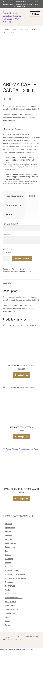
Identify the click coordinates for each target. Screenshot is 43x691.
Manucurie (9, 566)
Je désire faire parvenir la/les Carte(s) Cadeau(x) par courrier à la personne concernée (22, 176)
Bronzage (9, 539)
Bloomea (8, 535)
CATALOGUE (12, 109)
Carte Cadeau (17, 29)
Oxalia (7, 590)
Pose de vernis (11, 594)
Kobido (8, 562)
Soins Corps (10, 605)
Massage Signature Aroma (15, 578)
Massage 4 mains (12, 570)
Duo (6, 551)
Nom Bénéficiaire (10, 223)
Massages (9, 582)
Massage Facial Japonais (15, 574)
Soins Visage (10, 613)
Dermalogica (10, 547)
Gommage (9, 558)
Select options (21, 375)
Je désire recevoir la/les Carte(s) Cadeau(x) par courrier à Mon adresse (22, 159)
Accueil (7, 29)
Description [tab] (7, 283)
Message (7, 234)
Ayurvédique (10, 527)
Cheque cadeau (25, 271)
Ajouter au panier (22, 258)
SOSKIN (8, 617)
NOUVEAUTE (10, 586)
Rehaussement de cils (13, 598)
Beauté (8, 531)
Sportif (7, 621)
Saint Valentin (10, 601)
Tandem (8, 625)
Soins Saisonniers (12, 609)
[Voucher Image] (8, 251)
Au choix (15, 269)
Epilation (8, 555)
